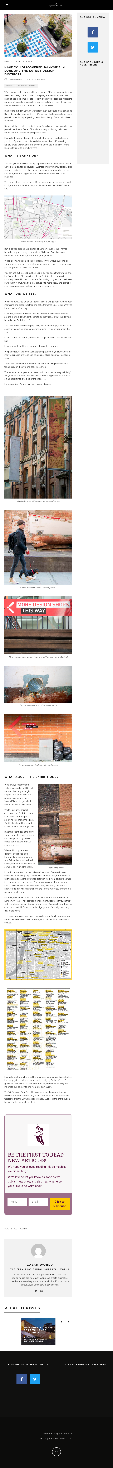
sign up (38, 1092)
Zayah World (16, 79)
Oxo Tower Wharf (61, 305)
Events (9, 1229)
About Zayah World (58, 1433)
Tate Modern (35, 99)
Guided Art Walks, (37, 1083)
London (24, 1229)
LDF (16, 1229)
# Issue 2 (10, 85)
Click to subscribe (59, 1204)
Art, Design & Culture (27, 85)
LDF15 (49, 92)
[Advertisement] (93, 117)
